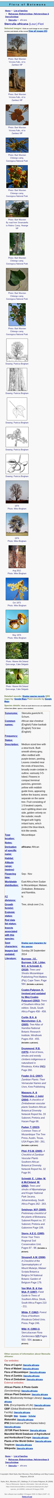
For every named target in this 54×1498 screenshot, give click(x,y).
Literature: (10, 958)
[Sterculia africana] (17, 45)
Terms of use (27, 1497)
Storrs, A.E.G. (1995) (32, 1233)
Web (16, 1416)
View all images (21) (38, 31)
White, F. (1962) (29, 1312)
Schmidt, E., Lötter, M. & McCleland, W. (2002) (33, 1182)
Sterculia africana (31, 1365)
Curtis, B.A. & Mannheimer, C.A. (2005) (31, 1021)
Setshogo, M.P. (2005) (33, 1209)
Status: (9, 740)
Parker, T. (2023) (30, 1127)
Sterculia (12, 20)
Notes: (8, 842)
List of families (21, 11)
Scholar (32, 1416)
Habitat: (9, 858)
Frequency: (11, 736)
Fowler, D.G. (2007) (31, 1076)
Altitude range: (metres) (9, 866)
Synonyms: (11, 713)
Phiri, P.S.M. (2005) (31, 1151)
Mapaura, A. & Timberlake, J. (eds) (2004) (32, 1096)
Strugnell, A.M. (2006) (33, 1257)
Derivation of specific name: (10, 850)
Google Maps (20, 699)
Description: (12, 744)
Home (7, 11)
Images (23, 1416)
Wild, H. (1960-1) (30, 1329)
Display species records (33, 696)
